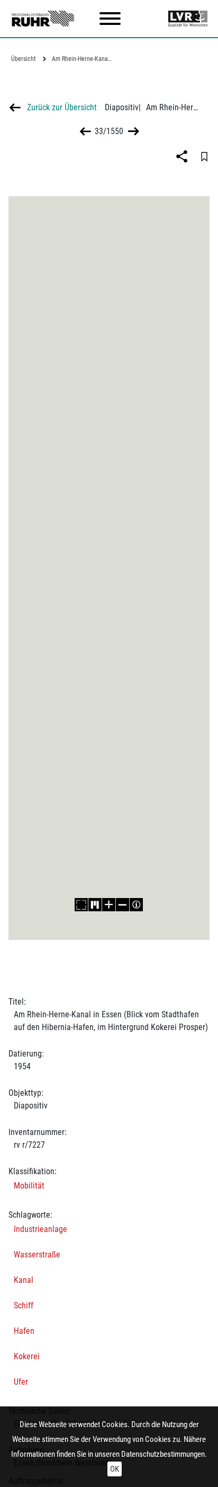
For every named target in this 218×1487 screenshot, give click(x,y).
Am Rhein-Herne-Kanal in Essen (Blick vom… (83, 59)
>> (132, 131)
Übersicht (23, 59)
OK (114, 1469)
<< (85, 131)
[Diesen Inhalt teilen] (183, 156)
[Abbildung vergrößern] (109, 904)
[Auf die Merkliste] (204, 156)
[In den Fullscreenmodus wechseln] (81, 904)
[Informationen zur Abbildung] (136, 904)
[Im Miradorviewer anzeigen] (95, 904)
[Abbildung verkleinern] (123, 904)
